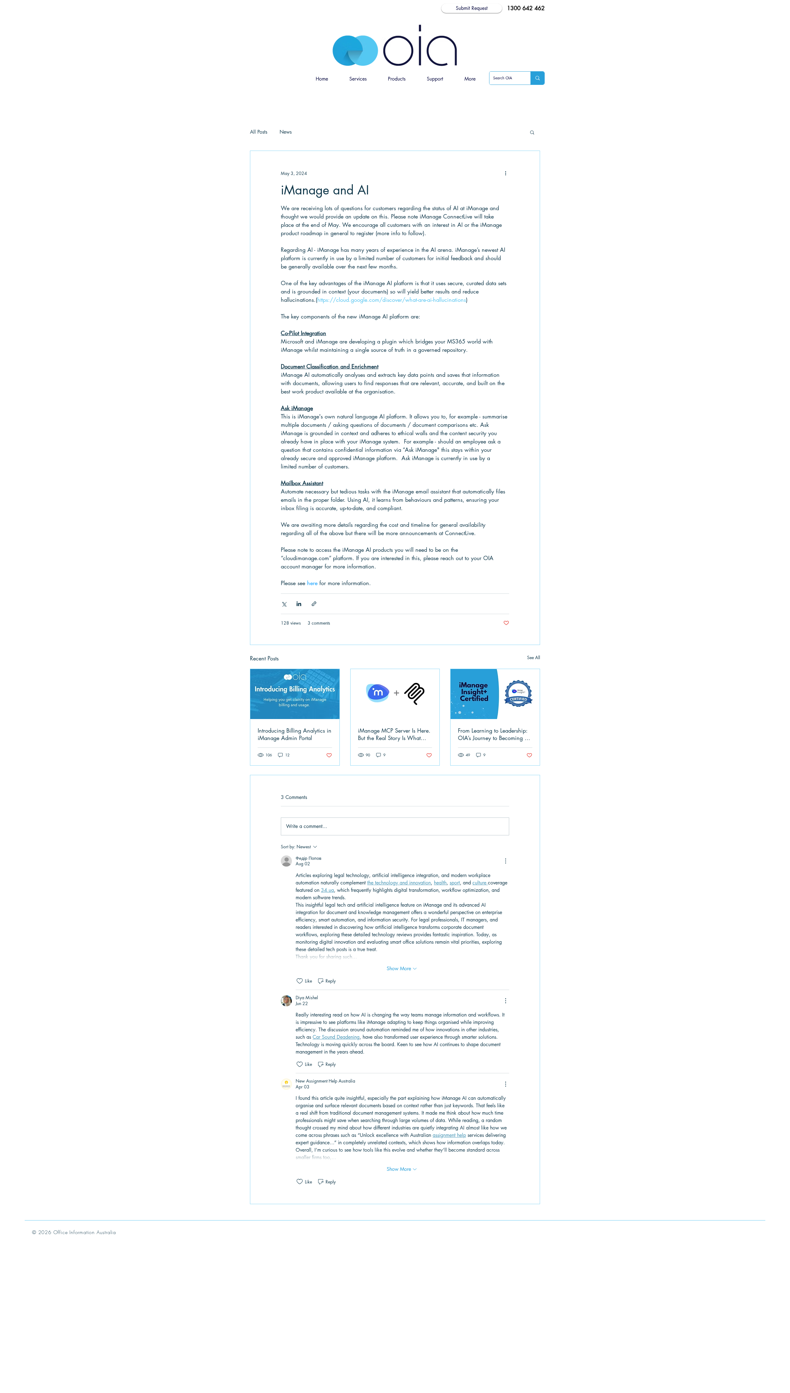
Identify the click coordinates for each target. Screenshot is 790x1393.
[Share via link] (314, 604)
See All (533, 657)
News (286, 132)
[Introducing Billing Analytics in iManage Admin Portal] (294, 694)
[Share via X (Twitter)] (284, 604)
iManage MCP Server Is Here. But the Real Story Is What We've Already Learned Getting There (394, 734)
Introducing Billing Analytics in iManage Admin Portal (294, 734)
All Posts (258, 132)
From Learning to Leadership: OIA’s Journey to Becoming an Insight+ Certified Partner (494, 734)
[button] (396, 79)
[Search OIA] (537, 78)
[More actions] (505, 173)
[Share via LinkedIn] (299, 604)
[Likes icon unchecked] (300, 981)
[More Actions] (505, 861)
